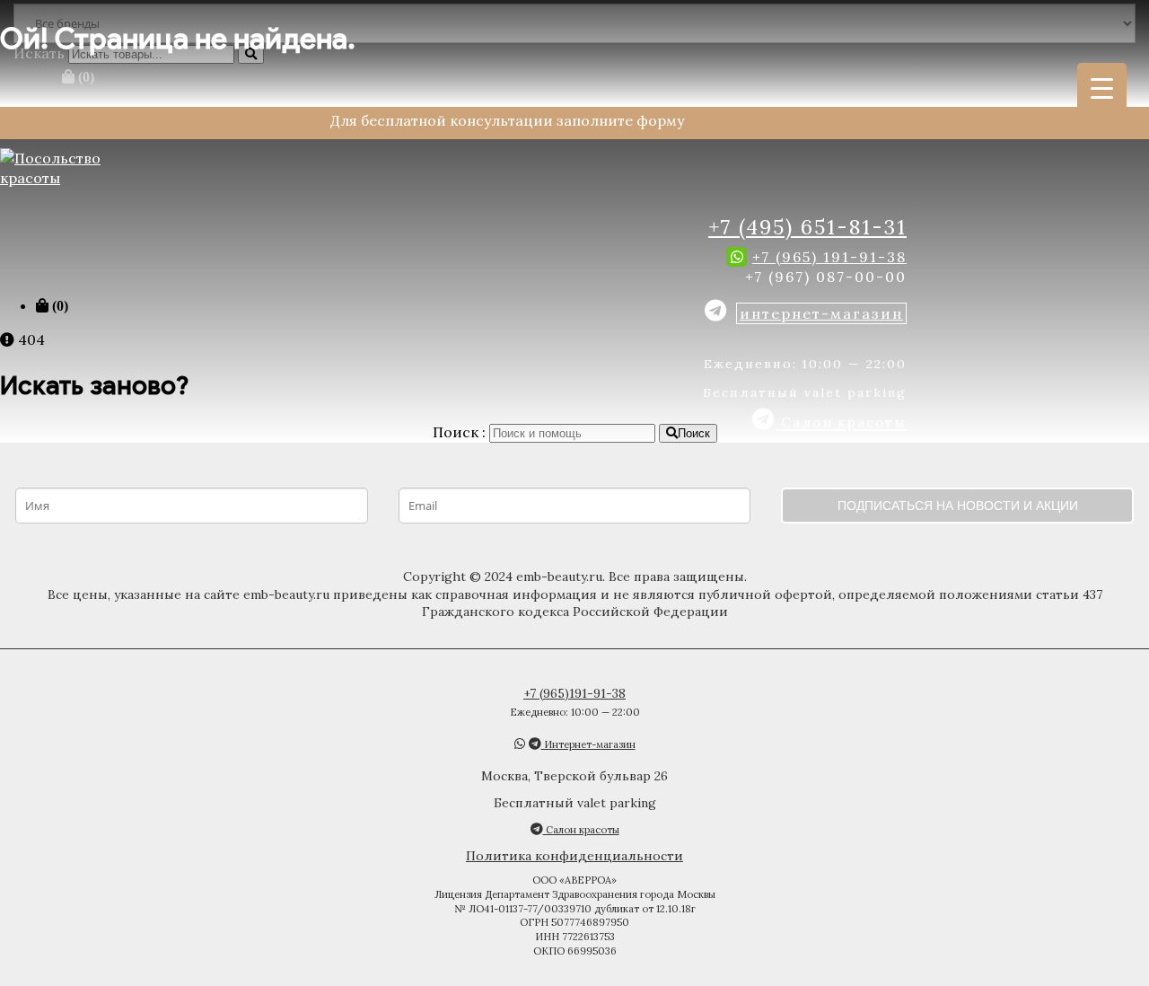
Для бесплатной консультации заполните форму (507, 120)
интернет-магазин (821, 313)
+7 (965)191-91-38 (574, 693)
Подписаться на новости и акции (958, 505)
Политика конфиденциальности (574, 856)
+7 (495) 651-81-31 (807, 227)
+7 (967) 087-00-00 (826, 277)
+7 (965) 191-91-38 (829, 257)
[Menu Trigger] (1102, 87)
